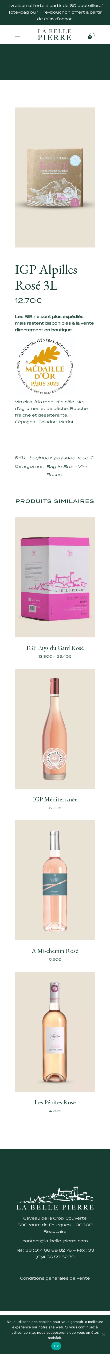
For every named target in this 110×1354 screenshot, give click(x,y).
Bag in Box (59, 467)
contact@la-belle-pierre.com (55, 1241)
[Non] (103, 1334)
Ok (56, 1346)
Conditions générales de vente (55, 1278)
